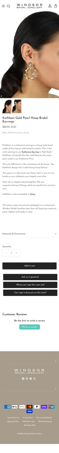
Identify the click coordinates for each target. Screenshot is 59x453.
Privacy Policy (28, 418)
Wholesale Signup (45, 421)
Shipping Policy (13, 421)
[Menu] (3, 6)
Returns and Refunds (44, 418)
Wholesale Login (28, 421)
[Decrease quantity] (5, 253)
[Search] (10, 6)
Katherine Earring (30, 152)
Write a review (29, 327)
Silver (32, 194)
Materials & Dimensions (13, 234)
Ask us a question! (30, 277)
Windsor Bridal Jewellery (32, 434)
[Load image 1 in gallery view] (29, 54)
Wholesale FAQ (29, 425)
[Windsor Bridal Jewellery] (29, 6)
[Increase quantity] (17, 253)
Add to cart (29, 266)
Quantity (6, 247)
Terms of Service (13, 418)
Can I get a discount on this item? (30, 293)
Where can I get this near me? (30, 285)
